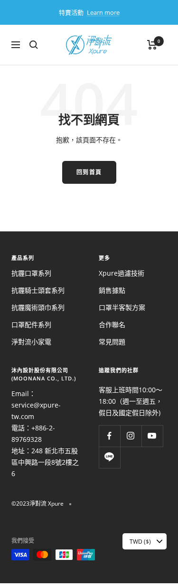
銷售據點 (112, 290)
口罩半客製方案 (122, 307)
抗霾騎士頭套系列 (38, 290)
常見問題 (112, 341)
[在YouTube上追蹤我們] (152, 436)
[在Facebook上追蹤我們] (109, 436)
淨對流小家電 (31, 341)
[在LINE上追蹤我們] (109, 457)
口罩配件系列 (31, 324)
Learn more (103, 12)
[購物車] (152, 45)
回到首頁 (89, 172)
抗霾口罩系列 (31, 273)
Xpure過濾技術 (121, 273)
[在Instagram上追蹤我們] (130, 436)
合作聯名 (112, 324)
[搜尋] (33, 44)
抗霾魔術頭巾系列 (38, 307)
